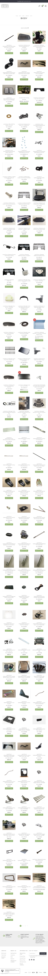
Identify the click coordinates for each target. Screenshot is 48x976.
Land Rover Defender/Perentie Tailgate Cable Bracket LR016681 (39, 834)
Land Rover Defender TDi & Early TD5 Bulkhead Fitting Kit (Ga (9, 412)
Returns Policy (22, 959)
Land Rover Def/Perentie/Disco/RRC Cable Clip (39, 177)
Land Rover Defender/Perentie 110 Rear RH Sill (9, 465)
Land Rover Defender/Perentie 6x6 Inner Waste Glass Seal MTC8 (39, 465)
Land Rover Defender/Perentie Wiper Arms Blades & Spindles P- (9, 913)
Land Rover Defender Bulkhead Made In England (24, 255)
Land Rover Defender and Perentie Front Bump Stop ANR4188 (9, 229)
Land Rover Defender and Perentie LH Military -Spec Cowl (24, 229)
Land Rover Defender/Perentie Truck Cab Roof (24, 860)
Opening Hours (13, 953)
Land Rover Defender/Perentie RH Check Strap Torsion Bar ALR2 (24, 755)
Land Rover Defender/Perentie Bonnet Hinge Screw (9, 517)
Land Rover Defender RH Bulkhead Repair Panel (39, 359)
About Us (12, 958)
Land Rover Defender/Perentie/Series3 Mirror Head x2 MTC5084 (9, 98)
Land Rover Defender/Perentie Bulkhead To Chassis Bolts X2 (39, 570)
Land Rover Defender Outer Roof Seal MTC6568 (24, 333)
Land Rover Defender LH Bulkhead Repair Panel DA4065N (39, 307)
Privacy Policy (22, 956)
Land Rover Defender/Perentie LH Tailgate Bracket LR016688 (24, 729)
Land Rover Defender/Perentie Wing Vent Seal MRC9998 (9, 886)
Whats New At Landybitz (13, 961)
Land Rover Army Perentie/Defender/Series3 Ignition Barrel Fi (9, 151)
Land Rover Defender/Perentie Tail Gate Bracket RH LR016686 (24, 834)
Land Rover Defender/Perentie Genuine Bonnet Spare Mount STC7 (9, 676)
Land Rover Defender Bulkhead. (9, 280)
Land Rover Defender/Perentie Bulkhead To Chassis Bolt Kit (9, 570)
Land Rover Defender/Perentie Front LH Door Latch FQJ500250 (39, 623)
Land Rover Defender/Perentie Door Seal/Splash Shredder (9, 623)
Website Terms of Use (22, 954)
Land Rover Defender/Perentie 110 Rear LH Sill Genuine (39, 438)
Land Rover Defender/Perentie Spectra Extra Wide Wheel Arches (9, 834)
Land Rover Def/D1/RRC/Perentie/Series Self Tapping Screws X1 (24, 151)
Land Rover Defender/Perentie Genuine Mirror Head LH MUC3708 (24, 676)
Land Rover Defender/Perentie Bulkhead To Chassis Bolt (39, 543)
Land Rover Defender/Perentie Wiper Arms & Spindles (39, 72)
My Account (4, 953)
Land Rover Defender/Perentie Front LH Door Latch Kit (9, 650)
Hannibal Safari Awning (24, 97)
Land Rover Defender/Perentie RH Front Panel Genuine (24, 781)
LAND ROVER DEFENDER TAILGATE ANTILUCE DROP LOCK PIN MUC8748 (39, 386)
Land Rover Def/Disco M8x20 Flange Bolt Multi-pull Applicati (9, 177)
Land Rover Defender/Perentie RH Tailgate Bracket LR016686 (39, 781)
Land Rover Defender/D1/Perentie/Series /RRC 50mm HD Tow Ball (9, 72)
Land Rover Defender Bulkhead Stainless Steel (39, 255)
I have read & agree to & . (38, 956)
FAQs (12, 956)
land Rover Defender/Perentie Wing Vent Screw (39, 860)
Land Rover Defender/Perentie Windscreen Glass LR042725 (9, 438)
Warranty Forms (23, 961)
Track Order (4, 955)
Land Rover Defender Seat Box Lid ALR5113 (24, 385)
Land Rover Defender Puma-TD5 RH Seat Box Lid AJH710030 (24, 359)
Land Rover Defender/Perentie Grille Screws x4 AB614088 (39, 676)
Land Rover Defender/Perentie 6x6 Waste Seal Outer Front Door (9, 46)
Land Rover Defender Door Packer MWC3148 (39, 280)
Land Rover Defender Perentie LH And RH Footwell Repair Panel (39, 333)
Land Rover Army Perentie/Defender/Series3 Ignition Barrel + (39, 125)
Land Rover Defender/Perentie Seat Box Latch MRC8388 (9, 807)
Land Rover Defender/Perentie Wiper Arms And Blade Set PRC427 (39, 886)
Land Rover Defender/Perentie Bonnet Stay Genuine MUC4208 (39, 517)
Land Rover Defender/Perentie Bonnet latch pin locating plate (24, 517)
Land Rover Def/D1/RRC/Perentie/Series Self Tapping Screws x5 (39, 151)
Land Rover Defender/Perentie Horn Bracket (9, 702)
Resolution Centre (4, 957)
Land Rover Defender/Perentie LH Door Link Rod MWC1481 (39, 702)
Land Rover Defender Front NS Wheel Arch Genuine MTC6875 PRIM (24, 307)
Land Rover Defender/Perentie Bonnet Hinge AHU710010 (9, 491)
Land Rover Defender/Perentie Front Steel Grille (39, 650)
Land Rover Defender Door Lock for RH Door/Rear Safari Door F (24, 280)
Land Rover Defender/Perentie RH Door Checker (39, 755)
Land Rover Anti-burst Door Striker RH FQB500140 (24, 125)
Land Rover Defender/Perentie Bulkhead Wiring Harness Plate (9, 596)
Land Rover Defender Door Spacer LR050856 (9, 307)
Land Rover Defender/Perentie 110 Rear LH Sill (24, 438)
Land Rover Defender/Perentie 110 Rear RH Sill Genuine (24, 465)
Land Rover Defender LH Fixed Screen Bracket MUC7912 (9, 333)
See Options (24, 103)
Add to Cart (9, 53)
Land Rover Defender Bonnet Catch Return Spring (9, 255)
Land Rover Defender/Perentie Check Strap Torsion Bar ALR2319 (24, 72)
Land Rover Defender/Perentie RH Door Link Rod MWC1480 (9, 781)
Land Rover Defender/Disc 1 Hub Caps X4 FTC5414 (12, 971)
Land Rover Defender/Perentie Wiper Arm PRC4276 (24, 886)
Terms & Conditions (22, 964)
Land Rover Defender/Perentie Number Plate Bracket (39, 729)
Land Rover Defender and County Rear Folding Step (39, 203)
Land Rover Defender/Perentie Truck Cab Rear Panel (9, 860)
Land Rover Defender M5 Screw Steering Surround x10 (9, 203)
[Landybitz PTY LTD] (5, 6)
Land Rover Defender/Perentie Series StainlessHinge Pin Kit (39, 807)
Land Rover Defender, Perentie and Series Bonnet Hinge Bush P (39, 46)
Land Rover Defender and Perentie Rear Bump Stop (39, 229)
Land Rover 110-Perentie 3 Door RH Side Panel (39, 98)
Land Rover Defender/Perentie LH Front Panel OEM (9, 729)
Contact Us (13, 955)
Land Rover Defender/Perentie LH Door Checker (24, 702)
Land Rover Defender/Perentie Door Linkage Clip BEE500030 (39, 596)
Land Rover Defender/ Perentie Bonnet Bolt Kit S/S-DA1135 (24, 412)
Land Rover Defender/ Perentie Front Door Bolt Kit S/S (39, 412)
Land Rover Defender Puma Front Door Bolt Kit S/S (9, 359)
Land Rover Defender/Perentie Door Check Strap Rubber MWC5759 (24, 597)
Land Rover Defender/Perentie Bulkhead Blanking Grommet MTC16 (9, 543)
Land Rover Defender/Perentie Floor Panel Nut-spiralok (24, 623)
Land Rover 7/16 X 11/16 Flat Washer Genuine (9, 125)
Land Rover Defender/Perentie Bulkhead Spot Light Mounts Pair (24, 543)
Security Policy (22, 958)
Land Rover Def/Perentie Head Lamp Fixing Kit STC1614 (24, 177)
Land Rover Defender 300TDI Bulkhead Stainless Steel (24, 203)
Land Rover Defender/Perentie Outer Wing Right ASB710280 (9, 755)
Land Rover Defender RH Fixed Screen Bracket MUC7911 (9, 386)
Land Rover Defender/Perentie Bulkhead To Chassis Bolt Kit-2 (24, 570)
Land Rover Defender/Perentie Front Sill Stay (24, 650)
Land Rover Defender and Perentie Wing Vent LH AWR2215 (24, 46)
